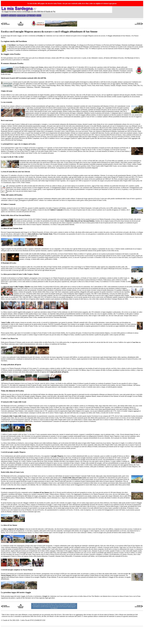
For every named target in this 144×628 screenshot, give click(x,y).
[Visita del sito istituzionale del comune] (54, 26)
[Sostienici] (54, 608)
